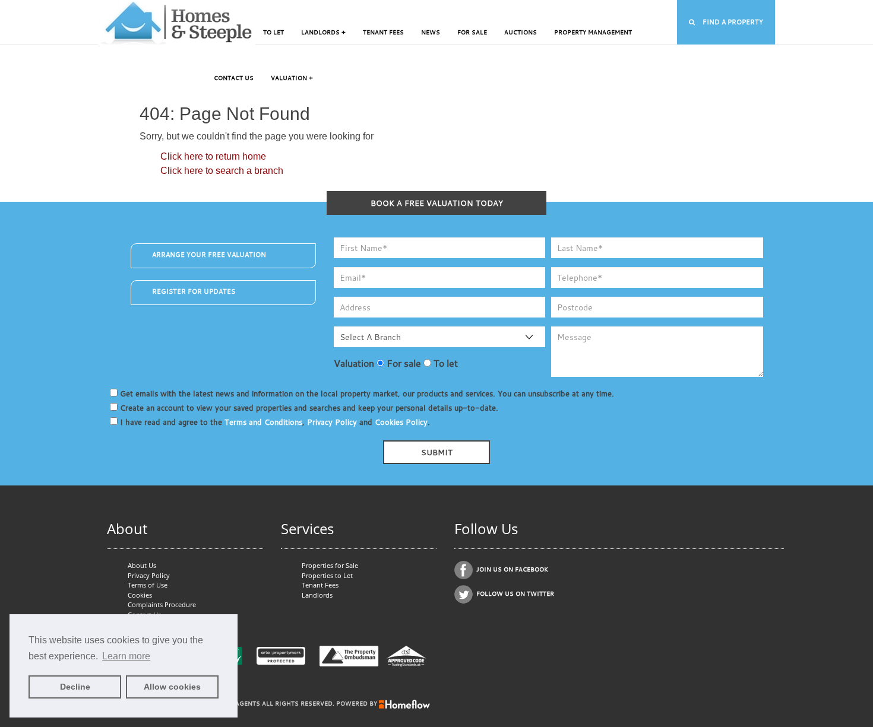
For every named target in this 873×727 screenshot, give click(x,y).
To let (444, 363)
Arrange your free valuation (209, 254)
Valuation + (292, 78)
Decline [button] (75, 686)
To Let (273, 32)
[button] (726, 22)
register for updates (193, 291)
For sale (402, 363)
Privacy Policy (332, 422)
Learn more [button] (126, 656)
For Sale (472, 32)
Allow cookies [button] (172, 686)
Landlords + (323, 32)
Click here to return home (213, 156)
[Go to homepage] (176, 22)
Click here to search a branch (221, 171)
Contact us (234, 78)
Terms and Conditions (263, 422)
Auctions (520, 32)
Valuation (354, 363)
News (430, 32)
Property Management (593, 32)
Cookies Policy (401, 422)
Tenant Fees (383, 32)
